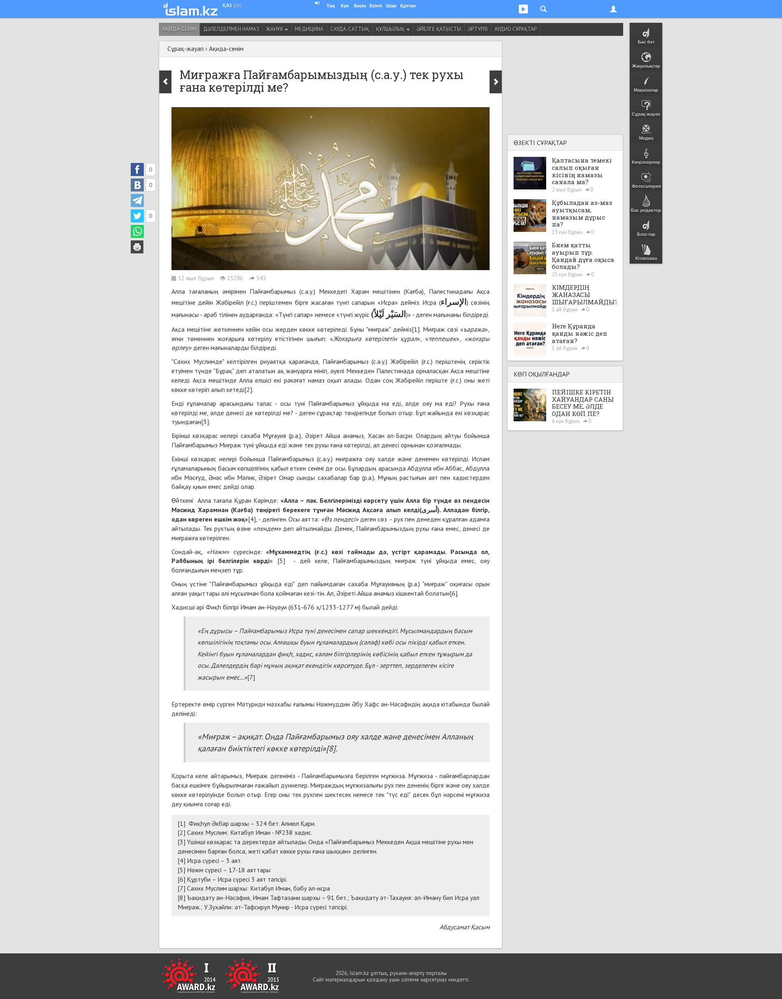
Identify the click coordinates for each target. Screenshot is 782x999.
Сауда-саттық (349, 29)
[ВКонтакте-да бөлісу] (137, 184)
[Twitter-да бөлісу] (137, 215)
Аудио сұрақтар (515, 29)
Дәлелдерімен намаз (231, 29)
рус (237, 4)
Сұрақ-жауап (185, 48)
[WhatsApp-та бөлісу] (137, 231)
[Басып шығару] (137, 246)
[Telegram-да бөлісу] (137, 200)
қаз (227, 4)
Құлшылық (391, 29)
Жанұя (275, 29)
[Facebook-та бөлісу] (137, 169)
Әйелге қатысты (439, 29)
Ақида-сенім (179, 29)
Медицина (309, 29)
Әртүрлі (478, 29)
